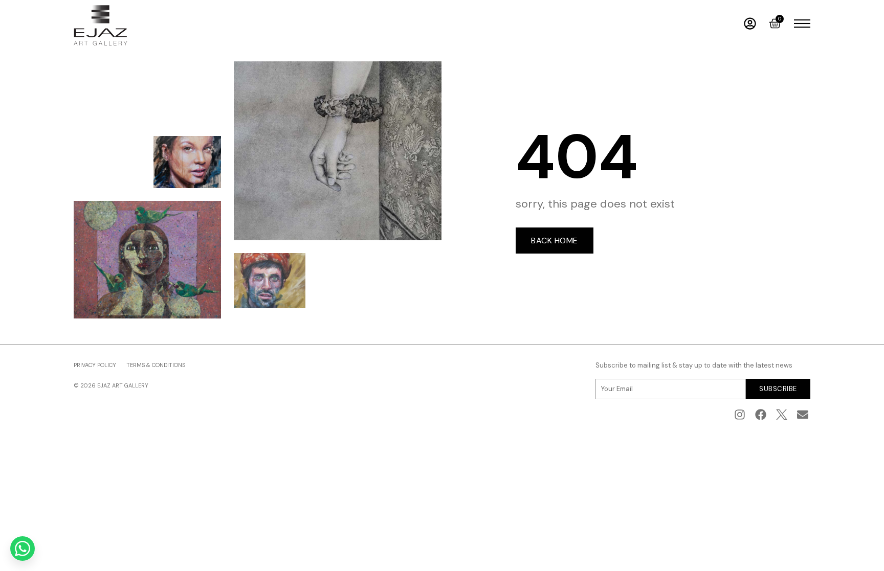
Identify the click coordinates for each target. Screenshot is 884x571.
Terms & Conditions (155, 365)
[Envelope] (802, 415)
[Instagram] (740, 415)
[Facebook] (761, 415)
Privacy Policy (95, 365)
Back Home (554, 240)
